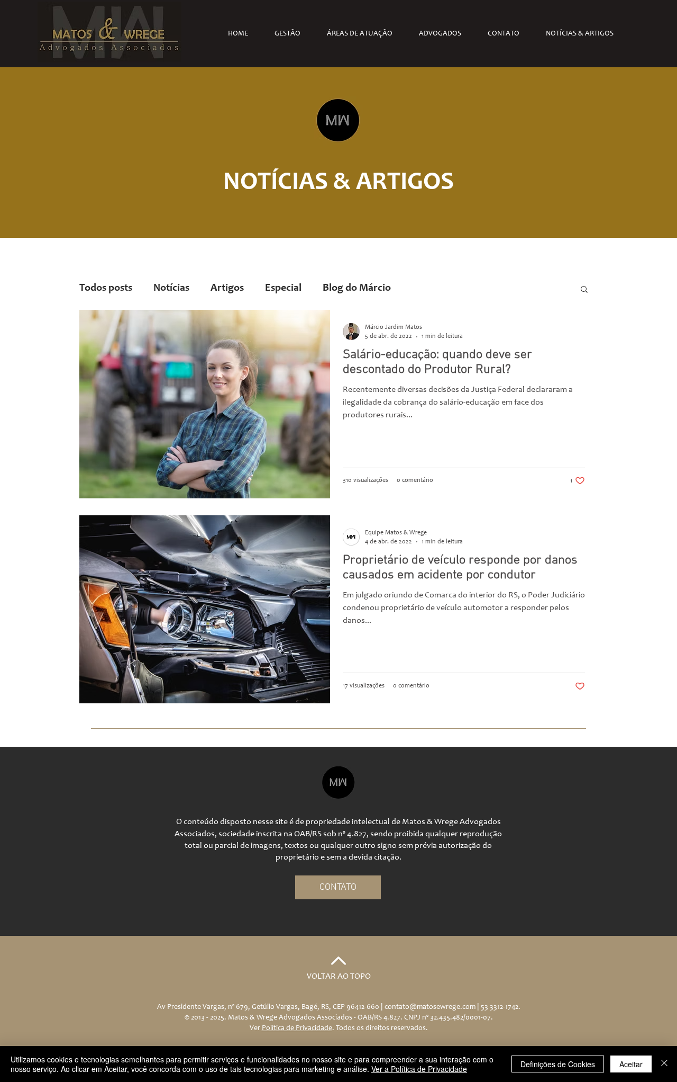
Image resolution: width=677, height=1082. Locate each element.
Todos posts (105, 288)
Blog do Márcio (357, 288)
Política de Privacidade (297, 1028)
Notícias (171, 288)
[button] (584, 290)
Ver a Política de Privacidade (419, 1068)
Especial (283, 288)
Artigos (227, 288)
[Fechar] (664, 1064)
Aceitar (631, 1064)
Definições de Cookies (557, 1064)
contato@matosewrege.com (430, 1007)
